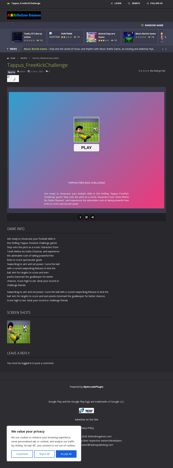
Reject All (44, 454)
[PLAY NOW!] (17, 36)
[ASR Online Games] (24, 15)
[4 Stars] (146, 71)
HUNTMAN (66, 33)
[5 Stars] (148, 71)
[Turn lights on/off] (80, 217)
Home (12, 58)
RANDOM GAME (153, 25)
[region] (44, 443)
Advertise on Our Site (86, 419)
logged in (27, 363)
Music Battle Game (145, 33)
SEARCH (136, 3)
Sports (23, 58)
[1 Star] (140, 71)
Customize (22, 454)
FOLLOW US (156, 3)
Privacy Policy (86, 428)
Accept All (66, 454)
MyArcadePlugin (93, 386)
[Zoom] (18, 331)
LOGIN (118, 3)
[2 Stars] (142, 71)
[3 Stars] (144, 71)
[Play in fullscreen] (86, 217)
